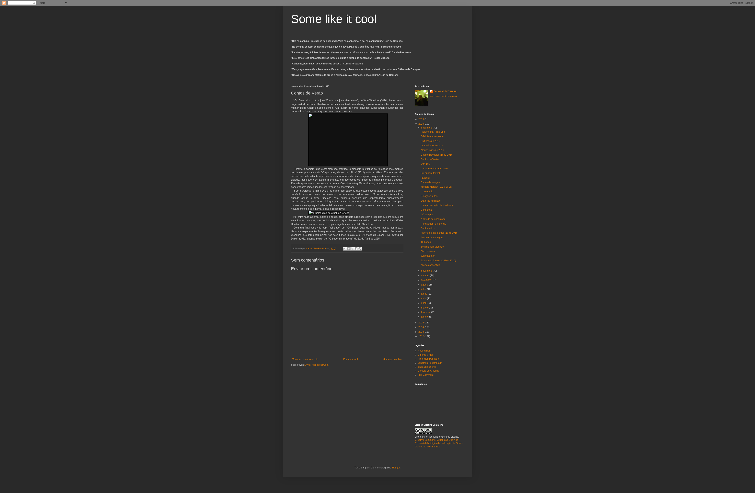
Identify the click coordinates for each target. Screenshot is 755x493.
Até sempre (427, 214)
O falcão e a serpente (432, 136)
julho (424, 289)
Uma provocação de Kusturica (437, 205)
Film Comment (425, 375)
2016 (421, 123)
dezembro (427, 127)
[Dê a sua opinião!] (349, 249)
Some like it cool (334, 19)
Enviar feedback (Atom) (316, 365)
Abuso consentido (430, 265)
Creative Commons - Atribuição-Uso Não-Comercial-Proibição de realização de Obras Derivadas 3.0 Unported (438, 443)
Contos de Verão (430, 159)
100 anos (426, 242)
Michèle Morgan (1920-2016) (436, 186)
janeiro (425, 316)
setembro (426, 280)
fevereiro (426, 312)
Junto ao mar (428, 255)
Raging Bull (424, 350)
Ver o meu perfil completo (443, 96)
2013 (421, 332)
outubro (425, 275)
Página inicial (350, 359)
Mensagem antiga (392, 359)
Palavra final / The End (433, 131)
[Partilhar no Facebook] (356, 249)
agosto (425, 284)
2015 (421, 322)
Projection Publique (428, 358)
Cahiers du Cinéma (428, 370)
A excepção (427, 191)
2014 (421, 327)
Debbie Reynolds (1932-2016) (437, 154)
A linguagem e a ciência (433, 223)
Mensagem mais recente (305, 359)
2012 (421, 336)
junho (424, 293)
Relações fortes (429, 196)
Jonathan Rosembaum (430, 363)
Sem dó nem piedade (432, 246)
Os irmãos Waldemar (432, 145)
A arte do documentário (433, 219)
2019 (421, 119)
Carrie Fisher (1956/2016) (434, 168)
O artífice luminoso (431, 200)
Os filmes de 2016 (430, 141)
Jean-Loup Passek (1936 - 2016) (438, 260)
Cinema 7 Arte (425, 354)
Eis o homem (428, 251)
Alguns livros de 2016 (432, 150)
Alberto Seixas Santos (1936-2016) (439, 232)
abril (423, 303)
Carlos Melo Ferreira (445, 91)
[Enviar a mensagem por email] (345, 249)
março (424, 307)
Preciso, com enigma (432, 237)
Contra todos (428, 228)
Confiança (426, 209)
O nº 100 (425, 163)
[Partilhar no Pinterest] (360, 249)
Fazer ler (425, 177)
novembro (427, 270)
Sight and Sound (427, 366)
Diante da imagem (430, 182)
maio (424, 298)
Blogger (396, 467)
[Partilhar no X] (352, 249)
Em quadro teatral (430, 173)
